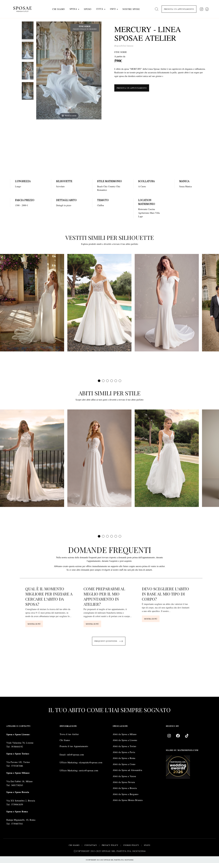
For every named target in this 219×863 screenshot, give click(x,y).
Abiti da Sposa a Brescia (125, 788)
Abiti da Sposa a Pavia (124, 752)
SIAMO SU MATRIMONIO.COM (182, 750)
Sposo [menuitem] (87, 9)
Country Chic (114, 186)
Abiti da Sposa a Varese (124, 776)
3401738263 (17, 785)
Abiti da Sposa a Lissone (125, 740)
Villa (157, 212)
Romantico (102, 189)
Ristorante (142, 209)
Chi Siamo (65, 740)
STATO (147, 845)
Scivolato (60, 186)
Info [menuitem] (113, 8)
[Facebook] (178, 735)
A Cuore (142, 186)
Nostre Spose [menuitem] (131, 9)
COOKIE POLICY (131, 845)
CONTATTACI (90, 845)
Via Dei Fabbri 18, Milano (19, 781)
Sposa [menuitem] (73, 8)
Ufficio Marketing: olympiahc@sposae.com (81, 762)
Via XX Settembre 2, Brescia (20, 800)
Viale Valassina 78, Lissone (20, 742)
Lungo (18, 186)
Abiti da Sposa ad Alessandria (127, 770)
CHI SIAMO (74, 845)
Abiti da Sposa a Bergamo (125, 794)
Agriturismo (143, 212)
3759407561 (17, 823)
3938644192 (17, 746)
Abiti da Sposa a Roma (124, 758)
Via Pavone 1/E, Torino (18, 761)
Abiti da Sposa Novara (124, 782)
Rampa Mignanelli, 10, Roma (20, 819)
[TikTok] (187, 735)
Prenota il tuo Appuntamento (74, 746)
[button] (99, 380)
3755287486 (17, 765)
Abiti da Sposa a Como (124, 764)
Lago (140, 216)
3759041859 (17, 804)
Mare (152, 212)
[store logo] (25, 9)
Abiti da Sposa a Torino (124, 746)
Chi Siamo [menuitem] (58, 9)
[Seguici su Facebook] (207, 9)
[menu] (96, 9)
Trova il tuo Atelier (69, 734)
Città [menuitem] (99, 8)
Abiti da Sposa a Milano (125, 734)
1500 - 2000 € (21, 205)
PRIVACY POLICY (110, 845)
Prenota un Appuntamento (132, 88)
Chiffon (100, 205)
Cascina (151, 209)
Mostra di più (34, 624)
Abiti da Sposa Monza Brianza (128, 800)
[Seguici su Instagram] (201, 9)
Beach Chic (102, 186)
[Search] (156, 9)
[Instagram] (169, 735)
